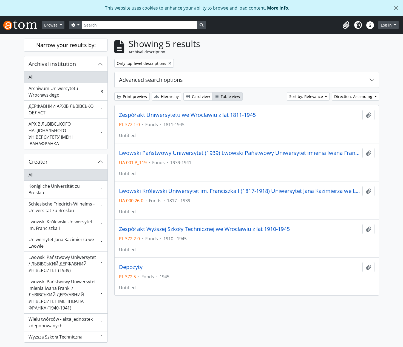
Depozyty (131, 267)
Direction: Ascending (353, 96)
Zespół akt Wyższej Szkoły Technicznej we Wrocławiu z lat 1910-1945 (204, 229)
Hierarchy (169, 96)
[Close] (396, 8)
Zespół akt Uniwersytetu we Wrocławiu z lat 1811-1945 (187, 115)
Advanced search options (151, 79)
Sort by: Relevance (306, 96)
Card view (200, 96)
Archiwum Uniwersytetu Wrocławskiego (65, 91)
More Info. (278, 8)
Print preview (134, 96)
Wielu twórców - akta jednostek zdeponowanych (65, 322)
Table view (230, 96)
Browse (51, 25)
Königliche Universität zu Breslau (65, 189)
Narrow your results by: (66, 45)
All (31, 77)
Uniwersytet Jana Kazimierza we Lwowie (65, 242)
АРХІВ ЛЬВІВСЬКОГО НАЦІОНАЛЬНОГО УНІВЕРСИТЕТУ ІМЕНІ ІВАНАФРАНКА (65, 134)
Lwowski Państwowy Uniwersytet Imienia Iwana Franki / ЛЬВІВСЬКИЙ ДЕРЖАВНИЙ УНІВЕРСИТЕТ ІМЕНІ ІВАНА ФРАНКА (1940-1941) (65, 295)
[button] (346, 25)
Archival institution (52, 64)
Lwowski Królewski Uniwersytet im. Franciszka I (65, 225)
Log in (387, 25)
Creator (38, 161)
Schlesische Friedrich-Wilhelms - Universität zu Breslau (65, 207)
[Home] (22, 25)
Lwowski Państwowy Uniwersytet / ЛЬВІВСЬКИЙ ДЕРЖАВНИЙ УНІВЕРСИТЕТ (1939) (65, 263)
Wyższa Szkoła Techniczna (65, 338)
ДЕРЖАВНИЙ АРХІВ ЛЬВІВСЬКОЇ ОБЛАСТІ (65, 109)
